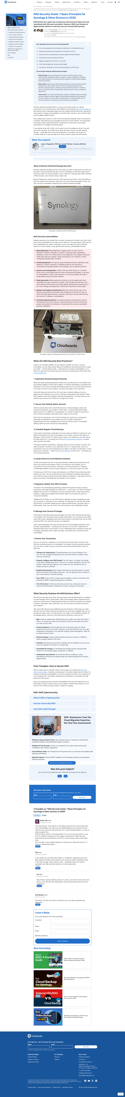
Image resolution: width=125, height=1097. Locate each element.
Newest (37, 815)
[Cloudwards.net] (10, 2)
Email (54, 795)
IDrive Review (65, 451)
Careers (56, 1059)
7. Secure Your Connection (15, 46)
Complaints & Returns (85, 1062)
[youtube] (89, 1080)
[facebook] (85, 1080)
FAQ (9, 55)
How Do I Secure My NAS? (45, 703)
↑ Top (120, 1094)
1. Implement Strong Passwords (16, 32)
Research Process (33, 1062)
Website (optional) (41, 936)
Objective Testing (33, 1059)
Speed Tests (66, 2)
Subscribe (82, 797)
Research (94, 2)
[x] (92, 1080)
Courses (110, 2)
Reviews (39, 2)
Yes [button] (60, 776)
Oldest (44, 815)
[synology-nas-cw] (62, 352)
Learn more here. (81, 36)
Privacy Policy (32, 1087)
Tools (102, 2)
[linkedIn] (96, 1080)
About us (57, 1057)
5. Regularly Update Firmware (16, 41)
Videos (86, 2)
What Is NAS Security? (14, 27)
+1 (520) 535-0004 (84, 1070)
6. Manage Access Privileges (15, 44)
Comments (11, 57)
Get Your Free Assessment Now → (62, 763)
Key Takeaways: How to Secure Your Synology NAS (52, 44)
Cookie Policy (56, 1087)
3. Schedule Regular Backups (16, 37)
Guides (57, 2)
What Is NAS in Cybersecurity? (47, 698)
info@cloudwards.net (85, 1073)
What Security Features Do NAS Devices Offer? (15, 49)
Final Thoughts (12, 52)
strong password (40, 373)
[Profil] (115, 2)
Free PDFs (77, 2)
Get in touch (82, 1054)
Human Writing (32, 1057)
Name (35, 795)
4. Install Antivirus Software (15, 39)
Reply (38, 904)
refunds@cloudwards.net (86, 1075)
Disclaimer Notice (67, 1087)
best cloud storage (82, 109)
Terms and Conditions (44, 1087)
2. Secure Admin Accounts (15, 34)
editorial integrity (63, 10)
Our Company (58, 1054)
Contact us (82, 1059)
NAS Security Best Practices (15, 30)
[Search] (118, 2)
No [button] (66, 776)
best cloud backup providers (72, 439)
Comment (38, 920)
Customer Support (84, 1057)
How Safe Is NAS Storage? (45, 709)
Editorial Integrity (33, 1054)
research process (73, 10)
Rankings (48, 2)
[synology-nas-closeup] (62, 229)
